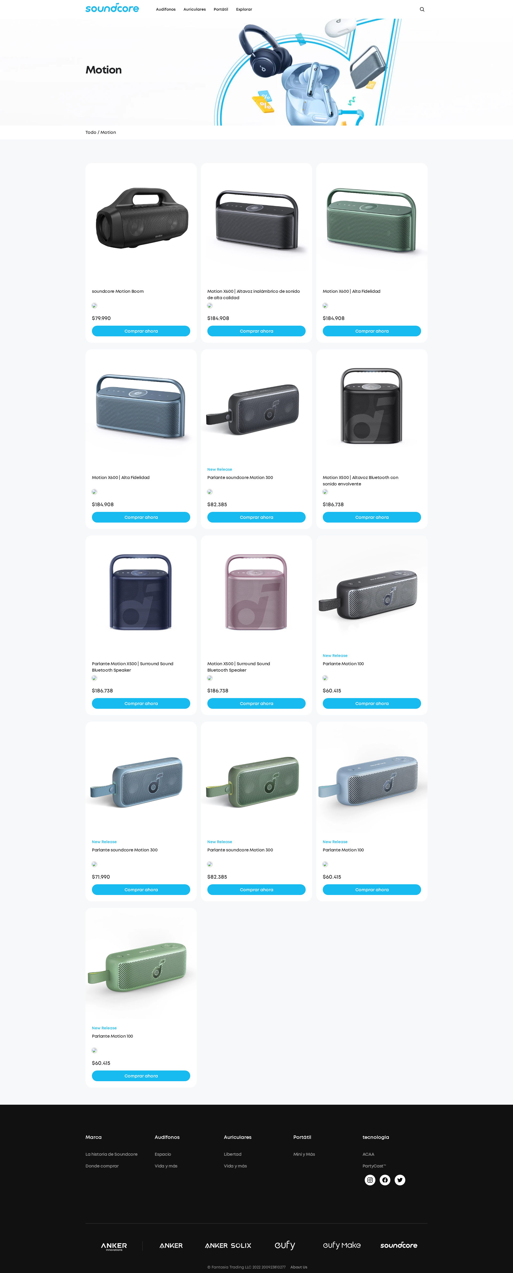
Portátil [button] (302, 1137)
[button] (94, 305)
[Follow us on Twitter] (400, 1180)
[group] (141, 318)
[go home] (112, 7)
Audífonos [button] (167, 1137)
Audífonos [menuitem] (166, 9)
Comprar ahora (141, 331)
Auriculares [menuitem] (195, 9)
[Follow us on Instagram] (370, 1180)
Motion (108, 132)
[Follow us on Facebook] (385, 1180)
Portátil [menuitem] (221, 9)
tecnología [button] (376, 1137)
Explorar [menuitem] (244, 9)
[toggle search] (422, 9)
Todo (91, 132)
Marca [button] (94, 1137)
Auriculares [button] (237, 1137)
